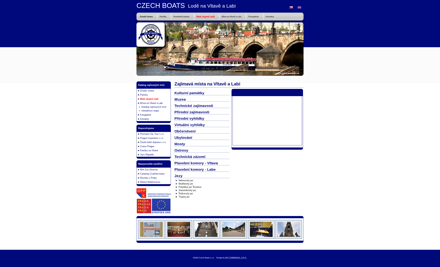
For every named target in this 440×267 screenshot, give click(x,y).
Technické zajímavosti (193, 106)
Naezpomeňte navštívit (150, 164)
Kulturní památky (189, 93)
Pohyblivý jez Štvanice (190, 187)
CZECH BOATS (160, 5)
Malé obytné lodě (205, 16)
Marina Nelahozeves (150, 182)
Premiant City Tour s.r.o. (152, 134)
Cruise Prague (147, 146)
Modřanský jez (186, 183)
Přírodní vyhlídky (189, 118)
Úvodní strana (146, 17)
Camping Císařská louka (152, 173)
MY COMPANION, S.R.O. (236, 258)
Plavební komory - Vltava (196, 163)
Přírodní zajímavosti (191, 112)
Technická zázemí (189, 157)
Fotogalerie (253, 17)
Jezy (178, 176)
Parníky (163, 17)
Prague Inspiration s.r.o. (152, 138)
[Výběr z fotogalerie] (151, 238)
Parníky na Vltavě (149, 150)
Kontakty (270, 17)
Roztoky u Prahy (148, 178)
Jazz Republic (147, 154)
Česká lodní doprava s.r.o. (153, 142)
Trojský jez (184, 197)
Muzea (180, 99)
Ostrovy (181, 150)
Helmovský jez (186, 180)
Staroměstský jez (187, 190)
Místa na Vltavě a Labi (231, 17)
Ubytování (183, 138)
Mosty (179, 144)
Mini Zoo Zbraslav (149, 169)
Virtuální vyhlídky (189, 125)
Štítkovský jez (186, 193)
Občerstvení (185, 131)
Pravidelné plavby (181, 17)
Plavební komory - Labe (195, 169)
